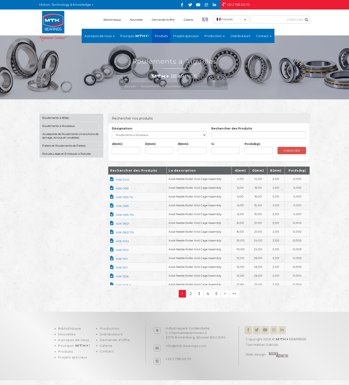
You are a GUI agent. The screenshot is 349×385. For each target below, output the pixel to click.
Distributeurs (240, 36)
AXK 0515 (122, 188)
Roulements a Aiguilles (205, 86)
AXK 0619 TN (124, 215)
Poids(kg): (252, 144)
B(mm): (183, 144)
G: (212, 144)
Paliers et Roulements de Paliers (63, 145)
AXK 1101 (121, 258)
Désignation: (122, 128)
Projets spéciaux (186, 36)
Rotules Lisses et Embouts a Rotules (66, 153)
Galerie (188, 19)
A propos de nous (73, 340)
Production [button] (213, 36)
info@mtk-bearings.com (186, 346)
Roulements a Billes (55, 118)
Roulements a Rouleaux (161, 86)
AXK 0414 (122, 179)
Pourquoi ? (134, 36)
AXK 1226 (122, 276)
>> (234, 294)
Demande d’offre (163, 19)
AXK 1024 (122, 241)
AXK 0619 (122, 206)
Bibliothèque (112, 19)
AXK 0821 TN (125, 232)
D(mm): (150, 144)
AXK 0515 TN (124, 197)
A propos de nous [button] (98, 36)
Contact (107, 351)
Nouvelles (136, 19)
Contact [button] (262, 36)
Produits (161, 36)
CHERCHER (291, 150)
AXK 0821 (122, 223)
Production (109, 328)
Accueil (130, 86)
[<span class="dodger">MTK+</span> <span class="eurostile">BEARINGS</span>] (53, 26)
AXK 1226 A (123, 285)
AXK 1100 (122, 250)
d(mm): (117, 144)
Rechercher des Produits (231, 128)
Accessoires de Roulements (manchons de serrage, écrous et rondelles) (70, 135)
